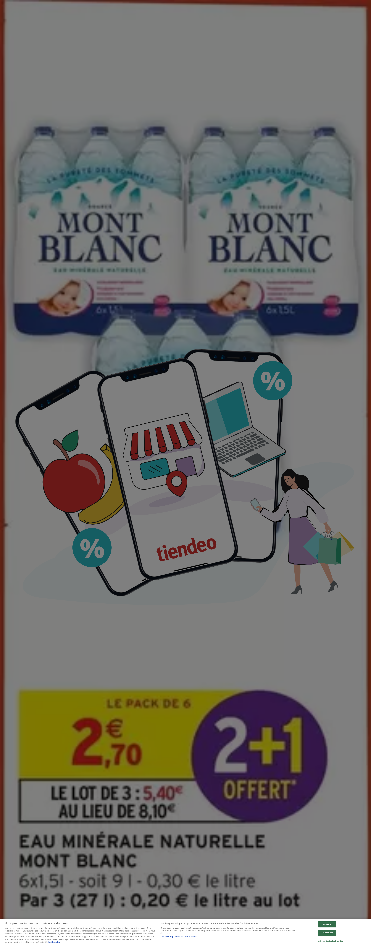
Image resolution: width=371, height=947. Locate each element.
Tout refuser (327, 932)
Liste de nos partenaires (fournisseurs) (178, 936)
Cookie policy (54, 942)
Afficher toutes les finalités (330, 941)
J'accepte (327, 924)
